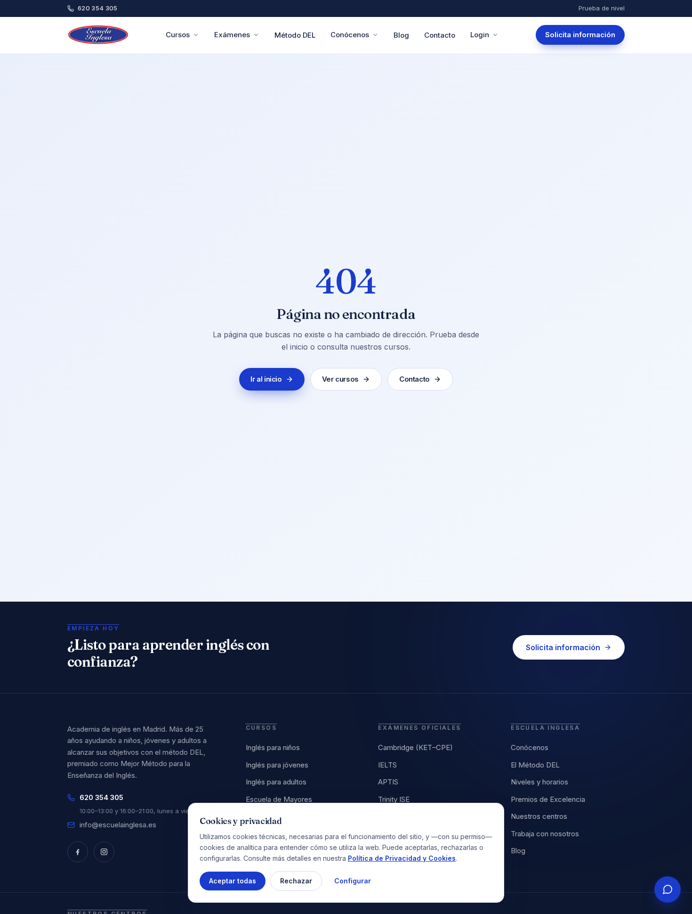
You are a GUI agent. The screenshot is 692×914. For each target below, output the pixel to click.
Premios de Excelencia (548, 799)
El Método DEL (535, 764)
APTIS (388, 781)
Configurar (352, 881)
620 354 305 (98, 8)
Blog (401, 35)
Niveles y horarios (539, 781)
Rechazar (296, 881)
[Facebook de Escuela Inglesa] (77, 851)
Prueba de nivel (602, 8)
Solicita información (580, 34)
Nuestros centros (539, 816)
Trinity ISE (394, 799)
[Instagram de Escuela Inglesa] (104, 851)
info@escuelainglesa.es (118, 824)
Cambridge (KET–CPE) (415, 747)
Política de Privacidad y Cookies (402, 858)
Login (479, 34)
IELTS (387, 764)
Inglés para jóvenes (277, 764)
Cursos (178, 34)
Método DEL (294, 35)
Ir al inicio (266, 379)
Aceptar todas (232, 881)
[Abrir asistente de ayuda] (667, 889)
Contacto (439, 35)
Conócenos (349, 34)
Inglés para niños (273, 747)
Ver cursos (340, 379)
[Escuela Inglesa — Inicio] (98, 34)
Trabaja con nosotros (545, 833)
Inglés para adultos (276, 781)
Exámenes (232, 34)
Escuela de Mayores (279, 799)
